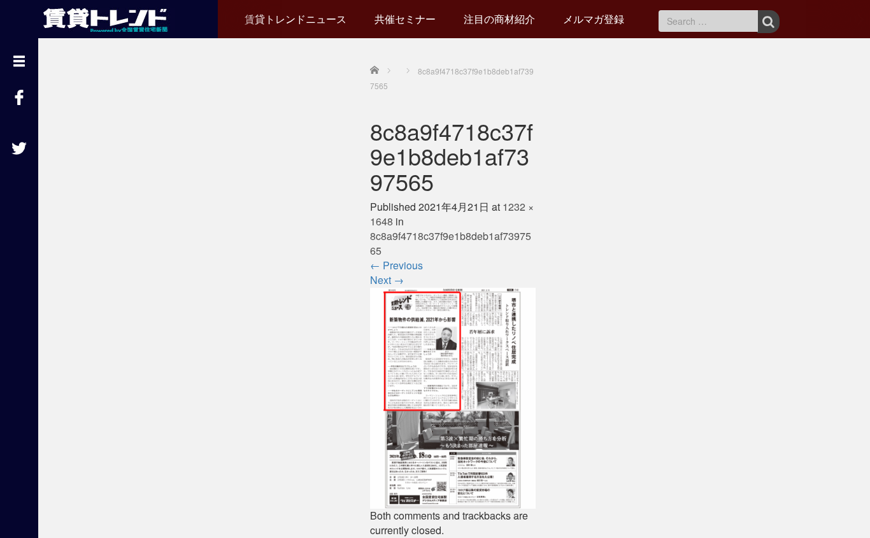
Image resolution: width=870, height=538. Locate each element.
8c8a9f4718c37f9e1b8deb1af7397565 (450, 243)
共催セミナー (405, 18)
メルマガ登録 (593, 18)
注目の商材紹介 (499, 18)
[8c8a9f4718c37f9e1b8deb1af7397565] (453, 397)
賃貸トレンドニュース (295, 18)
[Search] (768, 21)
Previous (396, 265)
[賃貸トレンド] (109, 17)
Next (387, 280)
